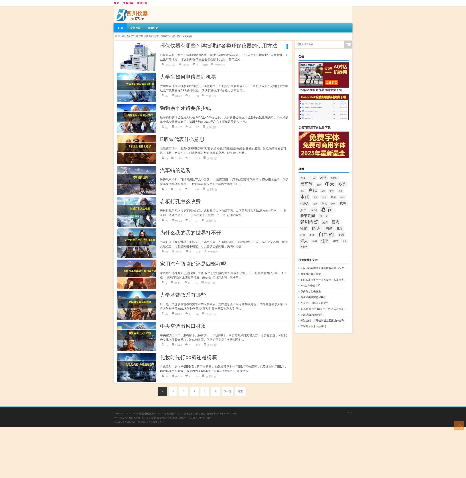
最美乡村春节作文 (311, 274)
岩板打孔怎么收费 (180, 201)
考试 (311, 235)
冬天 (329, 183)
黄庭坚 (303, 246)
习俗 (323, 177)
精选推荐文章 (188, 413)
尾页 (240, 391)
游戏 (335, 221)
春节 (326, 209)
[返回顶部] (458, 425)
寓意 (324, 197)
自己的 (326, 233)
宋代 (304, 196)
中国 (313, 178)
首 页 (116, 3)
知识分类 (142, 3)
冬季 (342, 183)
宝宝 (315, 197)
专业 (302, 178)
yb (166, 220)
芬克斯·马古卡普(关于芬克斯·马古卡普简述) (325, 308)
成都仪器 (170, 65)
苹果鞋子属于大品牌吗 (313, 326)
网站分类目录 (173, 413)
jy (166, 283)
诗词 (314, 241)
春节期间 (307, 215)
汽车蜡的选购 (175, 170)
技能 (333, 203)
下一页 (227, 391)
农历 (319, 184)
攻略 (343, 202)
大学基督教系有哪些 (183, 294)
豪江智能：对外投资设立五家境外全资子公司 (325, 320)
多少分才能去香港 (311, 291)
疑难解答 (211, 413)
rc (166, 189)
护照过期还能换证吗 (312, 314)
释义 (345, 241)
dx (166, 96)
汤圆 (325, 222)
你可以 (334, 178)
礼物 (340, 228)
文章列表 (128, 3)
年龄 (342, 197)
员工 (302, 190)
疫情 (304, 228)
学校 (331, 190)
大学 (323, 190)
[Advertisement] (109, 452)
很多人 (304, 203)
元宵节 (306, 183)
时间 (314, 210)
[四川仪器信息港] (133, 7)
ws (167, 252)
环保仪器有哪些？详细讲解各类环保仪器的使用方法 (218, 45)
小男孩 (349, 412)
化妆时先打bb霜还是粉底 (188, 357)
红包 (302, 235)
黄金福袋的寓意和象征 (313, 297)
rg (166, 158)
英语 (341, 235)
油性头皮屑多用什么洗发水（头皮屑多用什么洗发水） (325, 279)
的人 (316, 227)
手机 (324, 203)
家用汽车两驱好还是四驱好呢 (193, 263)
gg (166, 127)
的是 (328, 228)
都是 (335, 241)
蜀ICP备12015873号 (226, 413)
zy (166, 345)
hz (166, 376)
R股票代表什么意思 (182, 138)
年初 (333, 197)
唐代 (313, 190)
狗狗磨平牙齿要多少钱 (185, 107)
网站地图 (200, 413)
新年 (303, 210)
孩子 (340, 190)
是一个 (323, 216)
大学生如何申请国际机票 (188, 76)
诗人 (304, 240)
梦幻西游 (309, 221)
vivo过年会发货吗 (310, 285)
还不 (325, 240)
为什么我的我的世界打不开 (190, 232)
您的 (315, 203)
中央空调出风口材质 (183, 325)
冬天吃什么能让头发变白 (315, 303)
